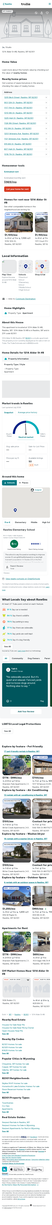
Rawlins (17, 1014)
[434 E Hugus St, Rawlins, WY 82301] (17, 809)
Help (3, 1183)
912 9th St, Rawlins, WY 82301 (17, 128)
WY (10, 1014)
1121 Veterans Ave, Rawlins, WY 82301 (21, 139)
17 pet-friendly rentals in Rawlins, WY (22, 751)
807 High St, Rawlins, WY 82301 (18, 149)
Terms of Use (27, 1181)
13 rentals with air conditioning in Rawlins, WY (25, 795)
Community (17, 658)
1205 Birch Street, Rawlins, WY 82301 (20, 97)
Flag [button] (42, 701)
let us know (21, 1199)
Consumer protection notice (40, 1159)
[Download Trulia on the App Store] (16, 1169)
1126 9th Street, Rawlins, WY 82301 (20, 123)
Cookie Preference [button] (32, 1183)
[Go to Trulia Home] (26, 4)
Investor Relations (16, 1181)
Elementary (20, 522)
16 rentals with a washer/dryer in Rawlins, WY (25, 839)
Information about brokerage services (18, 1159)
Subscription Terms (39, 1181)
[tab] (9, 482)
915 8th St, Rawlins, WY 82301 (17, 144)
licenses (22, 1149)
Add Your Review (26, 711)
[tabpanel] (26, 212)
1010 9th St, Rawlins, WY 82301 (18, 113)
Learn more (21, 651)
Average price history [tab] (27, 412)
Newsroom (5, 1181)
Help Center (7, 1208)
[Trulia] (4, 1169)
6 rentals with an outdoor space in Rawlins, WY (26, 882)
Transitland (33, 1137)
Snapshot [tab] (8, 412)
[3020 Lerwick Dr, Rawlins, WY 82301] (17, 765)
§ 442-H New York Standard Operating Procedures (18, 1155)
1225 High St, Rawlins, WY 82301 (18, 118)
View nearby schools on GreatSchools (23, 579)
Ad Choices (21, 1183)
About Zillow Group (20, 1179)
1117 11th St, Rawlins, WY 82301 (18, 108)
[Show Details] (46, 97)
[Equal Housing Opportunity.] (30, 1206)
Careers (44, 1179)
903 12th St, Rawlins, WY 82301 (18, 102)
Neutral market (26, 437)
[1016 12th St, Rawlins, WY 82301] (19, 222)
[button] (50, 4)
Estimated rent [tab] (11, 172)
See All (8, 646)
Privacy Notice (11, 1183)
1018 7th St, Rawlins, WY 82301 (18, 154)
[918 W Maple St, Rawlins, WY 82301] (17, 896)
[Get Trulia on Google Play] (34, 1169)
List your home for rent (17, 189)
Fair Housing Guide (34, 1179)
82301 (28, 338)
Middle (34, 522)
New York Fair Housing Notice (11, 1157)
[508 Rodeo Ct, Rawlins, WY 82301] (17, 987)
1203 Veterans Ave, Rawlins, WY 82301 (21, 133)
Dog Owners (34, 658)
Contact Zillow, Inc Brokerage (13, 1163)
